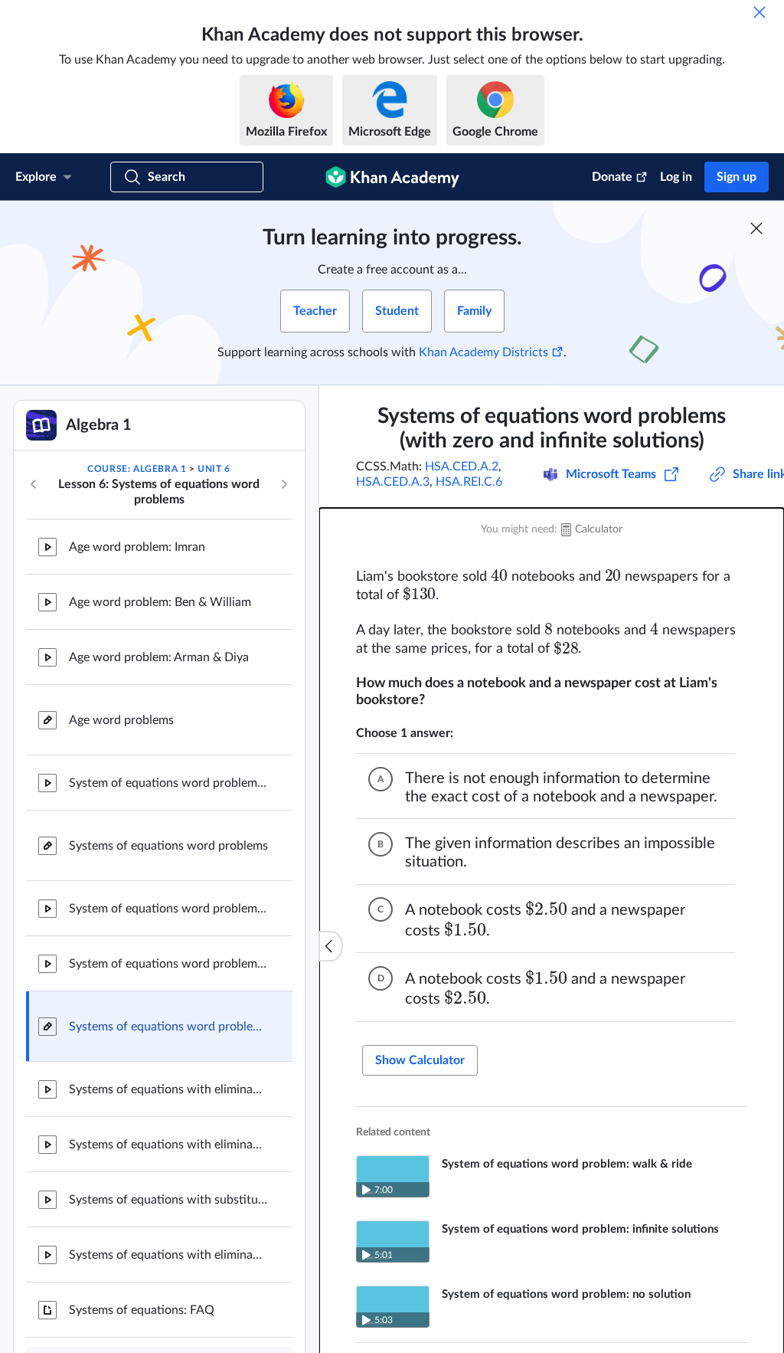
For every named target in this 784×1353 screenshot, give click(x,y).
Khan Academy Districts (483, 352)
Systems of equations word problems (168, 846)
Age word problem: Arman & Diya (159, 657)
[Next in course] (284, 484)
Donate (612, 177)
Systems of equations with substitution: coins (168, 1200)
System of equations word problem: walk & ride (168, 783)
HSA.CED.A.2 (461, 466)
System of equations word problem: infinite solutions (168, 964)
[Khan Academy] (392, 177)
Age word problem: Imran (137, 547)
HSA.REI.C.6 (469, 482)
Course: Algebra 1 (136, 468)
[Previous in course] (33, 484)
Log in (676, 177)
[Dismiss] (759, 12)
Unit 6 (214, 468)
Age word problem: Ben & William (160, 602)
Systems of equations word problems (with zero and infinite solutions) (168, 1026)
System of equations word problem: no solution (168, 909)
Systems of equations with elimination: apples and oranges (168, 1144)
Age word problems (121, 720)
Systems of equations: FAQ (141, 1310)
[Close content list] (330, 946)
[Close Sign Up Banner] (756, 228)
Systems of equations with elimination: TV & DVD (168, 1089)
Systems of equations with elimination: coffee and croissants (168, 1255)
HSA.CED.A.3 (393, 482)
